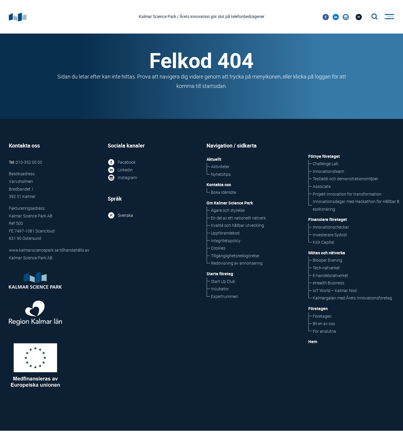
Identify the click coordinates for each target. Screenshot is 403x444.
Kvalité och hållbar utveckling (237, 225)
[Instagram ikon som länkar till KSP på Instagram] (345, 17)
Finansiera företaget (327, 219)
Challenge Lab (325, 163)
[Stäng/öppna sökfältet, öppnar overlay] (374, 16)
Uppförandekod (225, 233)
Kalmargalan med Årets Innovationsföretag (352, 298)
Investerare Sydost (330, 234)
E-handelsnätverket (330, 275)
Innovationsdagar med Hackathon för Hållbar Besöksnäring (356, 205)
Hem (312, 341)
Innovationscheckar (331, 227)
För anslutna (324, 331)
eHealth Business (328, 283)
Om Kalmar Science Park (230, 203)
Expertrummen (224, 296)
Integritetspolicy (225, 240)
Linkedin (125, 170)
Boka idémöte (223, 192)
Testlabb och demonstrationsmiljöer (345, 178)
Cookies (218, 248)
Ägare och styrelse (228, 210)
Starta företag (220, 273)
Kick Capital (323, 242)
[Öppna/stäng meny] (387, 16)
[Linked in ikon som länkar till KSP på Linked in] (335, 17)
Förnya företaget (324, 156)
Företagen (322, 316)
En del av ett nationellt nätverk (238, 218)
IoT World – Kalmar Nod (335, 290)
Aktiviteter (220, 166)
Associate (322, 186)
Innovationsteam (328, 171)
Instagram (127, 177)
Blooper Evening (327, 260)
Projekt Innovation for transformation (347, 194)
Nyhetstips (221, 174)
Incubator (220, 288)
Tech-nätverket (326, 268)
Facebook (127, 162)
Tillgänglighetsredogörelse (235, 255)
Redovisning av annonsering (237, 263)
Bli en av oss (324, 323)
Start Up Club (223, 281)
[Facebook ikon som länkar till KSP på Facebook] (325, 17)
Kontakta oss (219, 184)
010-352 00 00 (29, 162)
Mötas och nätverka (326, 252)
